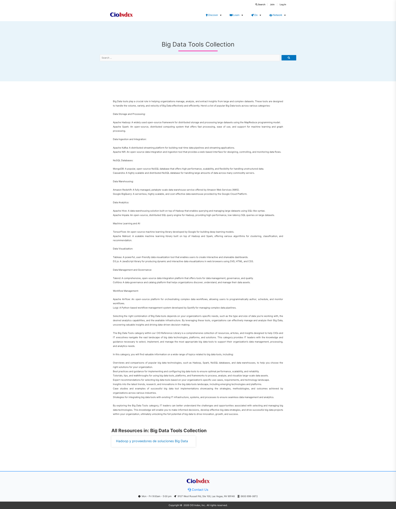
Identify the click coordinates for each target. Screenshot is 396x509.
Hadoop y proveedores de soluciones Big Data (152, 441)
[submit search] (289, 57)
